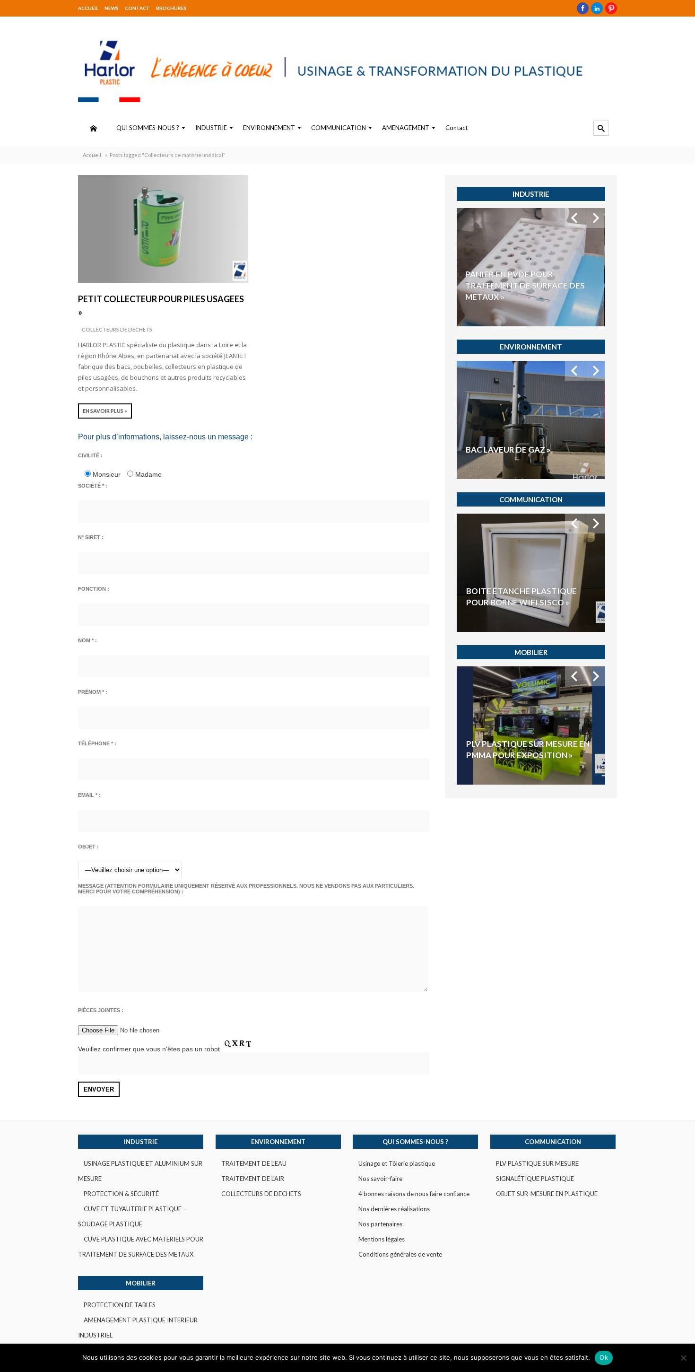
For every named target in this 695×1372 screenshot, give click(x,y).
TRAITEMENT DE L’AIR (252, 1178)
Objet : (88, 846)
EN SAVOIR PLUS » (105, 411)
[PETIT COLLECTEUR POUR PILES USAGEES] (163, 229)
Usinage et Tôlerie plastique (396, 1163)
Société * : (92, 486)
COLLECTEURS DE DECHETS (117, 329)
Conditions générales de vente (400, 1254)
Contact (137, 8)
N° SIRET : (91, 537)
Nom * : (87, 640)
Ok (603, 1357)
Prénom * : (92, 692)
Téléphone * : (97, 743)
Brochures (171, 8)
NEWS (111, 8)
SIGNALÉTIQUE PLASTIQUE (535, 1178)
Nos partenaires (380, 1224)
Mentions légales (381, 1239)
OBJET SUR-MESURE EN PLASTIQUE (547, 1193)
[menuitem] (93, 128)
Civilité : (90, 455)
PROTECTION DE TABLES (120, 1305)
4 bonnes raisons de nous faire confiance (413, 1193)
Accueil (88, 8)
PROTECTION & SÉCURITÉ (121, 1193)
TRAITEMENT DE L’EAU (254, 1163)
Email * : (89, 795)
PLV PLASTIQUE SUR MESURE (537, 1163)
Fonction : (93, 589)
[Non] (683, 1358)
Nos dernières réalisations (394, 1209)
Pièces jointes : (100, 1010)
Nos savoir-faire (380, 1178)
